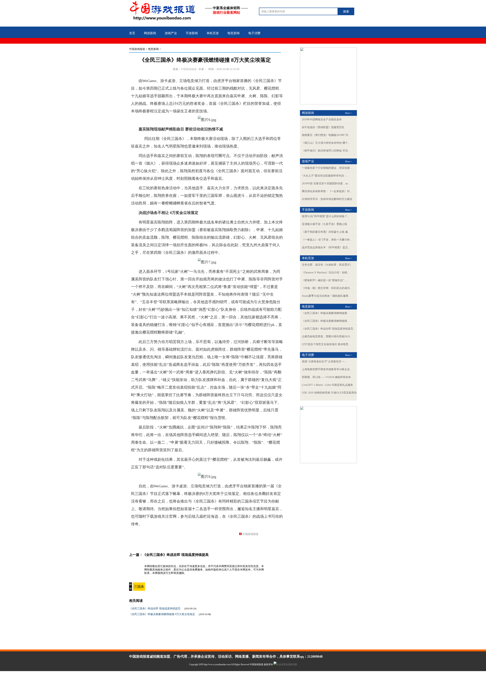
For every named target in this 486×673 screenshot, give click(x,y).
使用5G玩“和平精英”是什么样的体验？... (326, 216)
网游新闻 (150, 33)
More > (348, 113)
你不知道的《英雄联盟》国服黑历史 (323, 127)
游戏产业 (171, 33)
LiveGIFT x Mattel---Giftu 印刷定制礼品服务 (327, 384)
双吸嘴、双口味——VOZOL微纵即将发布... (327, 377)
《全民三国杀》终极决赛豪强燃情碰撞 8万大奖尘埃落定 (162, 614)
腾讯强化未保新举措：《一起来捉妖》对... (327, 191)
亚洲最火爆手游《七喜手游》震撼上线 (324, 224)
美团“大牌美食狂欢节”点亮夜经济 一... (324, 361)
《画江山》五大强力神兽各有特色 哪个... (326, 142)
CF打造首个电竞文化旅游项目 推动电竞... (326, 344)
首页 (132, 33)
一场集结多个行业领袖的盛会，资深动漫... (327, 167)
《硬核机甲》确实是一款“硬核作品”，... (325, 280)
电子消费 (254, 33)
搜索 (346, 11)
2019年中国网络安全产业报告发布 (322, 119)
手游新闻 (192, 33)
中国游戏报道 (137, 49)
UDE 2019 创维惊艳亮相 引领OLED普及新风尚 (329, 392)
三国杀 (139, 587)
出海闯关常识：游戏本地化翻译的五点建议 (327, 199)
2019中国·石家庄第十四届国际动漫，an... (326, 183)
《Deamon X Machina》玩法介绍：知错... (326, 272)
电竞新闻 (233, 33)
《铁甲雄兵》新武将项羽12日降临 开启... (326, 150)
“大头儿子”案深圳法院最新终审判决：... (325, 175)
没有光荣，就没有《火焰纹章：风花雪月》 (327, 264)
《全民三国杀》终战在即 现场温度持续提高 (176, 555)
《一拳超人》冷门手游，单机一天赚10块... (327, 239)
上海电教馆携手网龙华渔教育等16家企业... (327, 369)
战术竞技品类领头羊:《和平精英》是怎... (326, 247)
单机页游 (213, 33)
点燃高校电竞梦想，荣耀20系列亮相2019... (327, 336)
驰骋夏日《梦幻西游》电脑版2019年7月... (326, 135)
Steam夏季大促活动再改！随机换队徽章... (326, 295)
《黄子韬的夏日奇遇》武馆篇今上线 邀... (326, 231)
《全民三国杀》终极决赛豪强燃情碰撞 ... (326, 313)
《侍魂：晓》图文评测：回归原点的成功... (327, 288)
